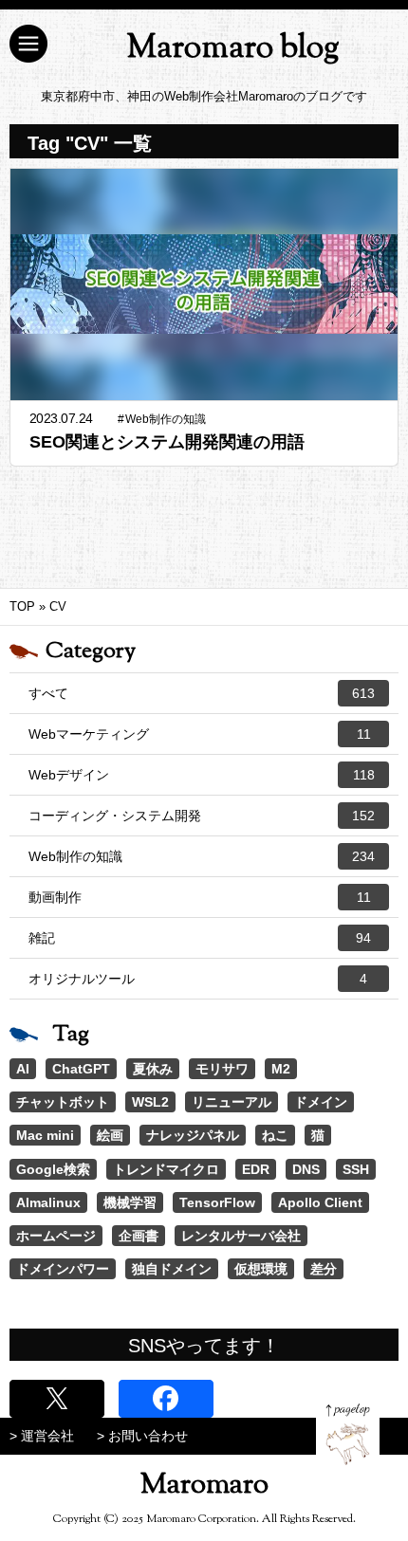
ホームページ (56, 1235)
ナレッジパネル (192, 1135)
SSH (356, 1169)
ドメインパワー (62, 1268)
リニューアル (231, 1102)
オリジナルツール (197, 978)
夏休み (153, 1068)
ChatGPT (81, 1068)
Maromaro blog (233, 49)
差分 (323, 1268)
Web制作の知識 (201, 856)
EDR (255, 1169)
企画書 (138, 1235)
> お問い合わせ (142, 1435)
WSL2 (150, 1102)
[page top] (348, 1434)
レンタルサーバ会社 (241, 1235)
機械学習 (130, 1202)
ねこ (275, 1135)
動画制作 (199, 897)
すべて (201, 693)
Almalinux (48, 1202)
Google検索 (53, 1169)
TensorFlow (217, 1202)
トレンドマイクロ (166, 1169)
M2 (280, 1068)
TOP (22, 606)
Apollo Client (320, 1202)
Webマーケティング (199, 734)
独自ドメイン (172, 1268)
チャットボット (62, 1102)
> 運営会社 (41, 1435)
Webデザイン (201, 774)
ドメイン (320, 1102)
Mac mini (45, 1135)
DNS (306, 1169)
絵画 (110, 1135)
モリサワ (222, 1068)
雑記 (199, 937)
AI (22, 1068)
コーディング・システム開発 (201, 815)
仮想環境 (260, 1268)
